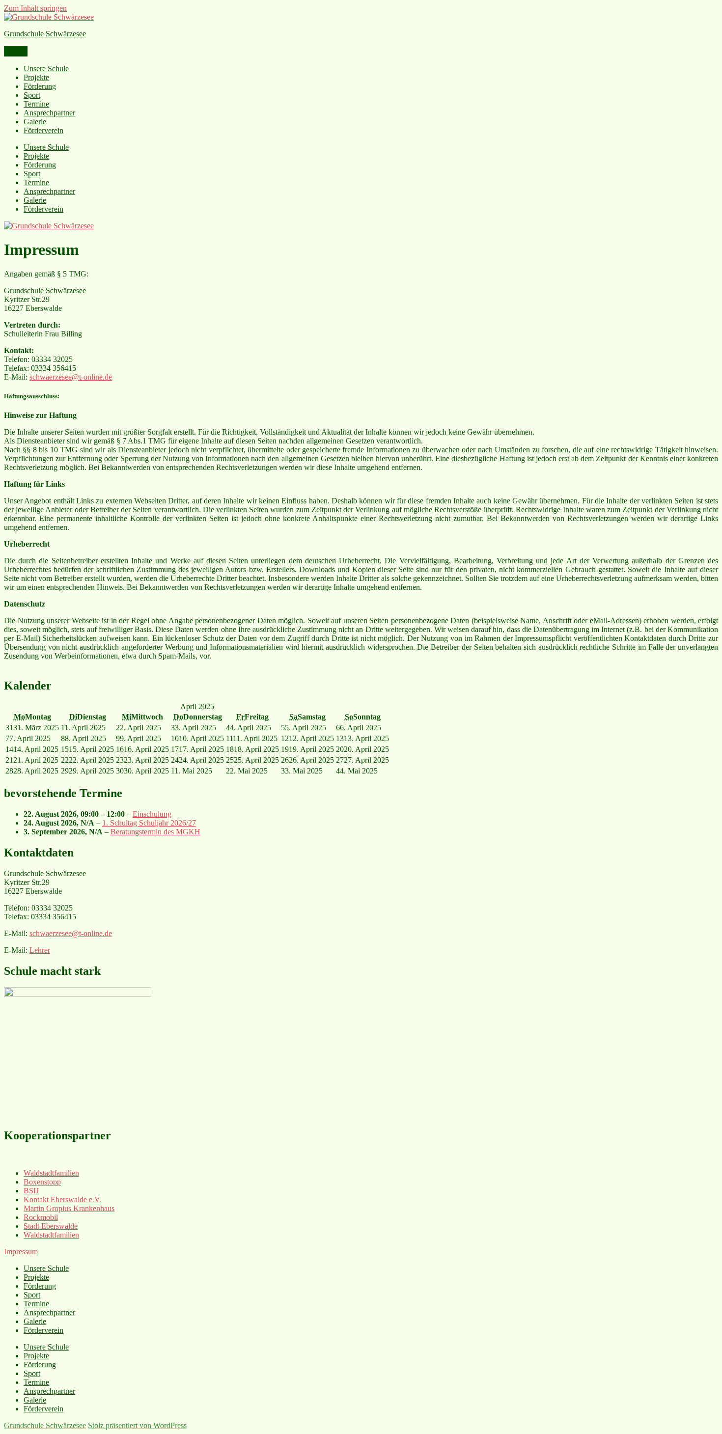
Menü (16, 51)
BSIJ (31, 1190)
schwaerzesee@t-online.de (70, 377)
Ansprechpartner (49, 113)
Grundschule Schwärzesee (45, 33)
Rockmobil (41, 1217)
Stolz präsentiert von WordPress (137, 1425)
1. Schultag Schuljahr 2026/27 (149, 823)
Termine (36, 104)
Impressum (21, 1251)
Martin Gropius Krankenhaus (69, 1208)
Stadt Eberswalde (51, 1226)
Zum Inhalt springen (35, 8)
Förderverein (43, 130)
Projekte (36, 77)
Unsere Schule (46, 68)
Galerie (35, 121)
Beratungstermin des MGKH (155, 831)
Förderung (40, 86)
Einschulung (152, 814)
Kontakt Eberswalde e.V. (62, 1199)
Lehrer (39, 950)
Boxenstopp (42, 1182)
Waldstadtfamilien (51, 1173)
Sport (32, 95)
